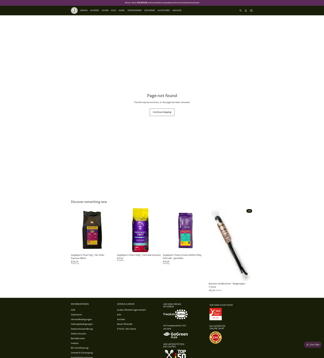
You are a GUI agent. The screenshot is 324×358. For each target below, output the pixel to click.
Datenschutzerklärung (82, 329)
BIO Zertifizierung (79, 348)
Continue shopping (162, 112)
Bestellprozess (78, 338)
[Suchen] (240, 10)
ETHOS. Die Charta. (127, 329)
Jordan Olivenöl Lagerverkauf (131, 309)
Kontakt (121, 319)
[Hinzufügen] (111, 248)
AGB (73, 309)
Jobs (119, 314)
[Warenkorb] (251, 10)
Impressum (76, 314)
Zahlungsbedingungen (82, 324)
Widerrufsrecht (78, 333)
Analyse (74, 343)
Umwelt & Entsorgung (82, 352)
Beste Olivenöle (124, 324)
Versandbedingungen (81, 319)
